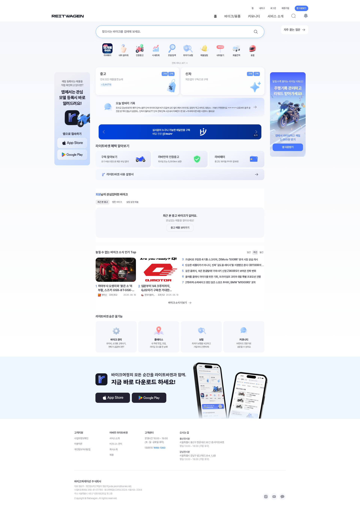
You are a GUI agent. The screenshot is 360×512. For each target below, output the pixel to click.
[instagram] (265, 496)
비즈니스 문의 (116, 443)
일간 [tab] (249, 252)
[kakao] (282, 496)
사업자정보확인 (81, 438)
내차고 (262, 8)
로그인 (273, 8)
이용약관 (78, 443)
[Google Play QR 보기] (72, 155)
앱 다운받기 (287, 147)
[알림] (305, 15)
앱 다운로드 (301, 8)
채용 (111, 454)
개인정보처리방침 (82, 449)
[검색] (293, 15)
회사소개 (114, 449)
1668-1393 (159, 447)
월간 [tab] (261, 252)
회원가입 (285, 8)
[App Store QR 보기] (72, 143)
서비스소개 (115, 438)
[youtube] (274, 496)
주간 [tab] (255, 252)
